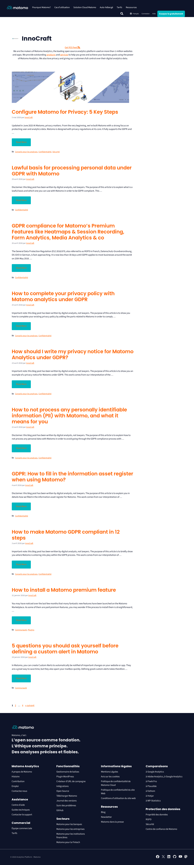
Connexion (146, 13)
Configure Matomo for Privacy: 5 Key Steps (65, 111)
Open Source (62, 791)
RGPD (148, 819)
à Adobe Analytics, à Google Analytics (164, 776)
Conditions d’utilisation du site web (118, 798)
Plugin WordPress (65, 776)
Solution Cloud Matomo (84, 7)
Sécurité (56, 151)
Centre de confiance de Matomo (161, 829)
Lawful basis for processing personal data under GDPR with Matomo (72, 170)
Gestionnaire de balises (67, 771)
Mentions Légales (109, 771)
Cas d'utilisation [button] (62, 7)
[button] (122, 13)
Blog (103, 812)
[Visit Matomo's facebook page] (157, 857)
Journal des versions (66, 800)
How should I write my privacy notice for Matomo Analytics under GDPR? (72, 354)
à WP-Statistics (153, 800)
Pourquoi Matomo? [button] (41, 7)
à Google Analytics (155, 771)
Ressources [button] (131, 7)
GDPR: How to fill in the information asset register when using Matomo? (72, 476)
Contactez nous (19, 791)
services (64, 54)
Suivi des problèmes (66, 805)
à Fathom (150, 791)
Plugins (31, 629)
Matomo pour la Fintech (68, 842)
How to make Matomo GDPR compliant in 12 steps (66, 534)
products (51, 54)
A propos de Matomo (22, 771)
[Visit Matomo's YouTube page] (180, 857)
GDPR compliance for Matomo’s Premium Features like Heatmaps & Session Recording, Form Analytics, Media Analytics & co (68, 231)
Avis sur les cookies (110, 776)
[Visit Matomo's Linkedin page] (169, 857)
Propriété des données (157, 814)
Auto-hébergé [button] (106, 7)
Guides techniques (21, 809)
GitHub (59, 810)
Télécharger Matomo (66, 796)
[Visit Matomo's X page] (163, 857)
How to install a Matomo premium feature (64, 589)
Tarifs (119, 7)
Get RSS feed (71, 47)
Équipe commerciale (22, 828)
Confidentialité (44, 151)
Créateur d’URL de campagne (70, 781)
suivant (29, 705)
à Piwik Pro (151, 781)
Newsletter (106, 817)
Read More (21, 142)
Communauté (21, 629)
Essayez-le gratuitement (171, 13)
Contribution (18, 781)
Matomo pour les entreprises (70, 829)
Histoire (15, 776)
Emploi (15, 786)
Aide (154, 13)
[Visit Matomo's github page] (174, 857)
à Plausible (151, 786)
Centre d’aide (18, 805)
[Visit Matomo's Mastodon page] (186, 857)
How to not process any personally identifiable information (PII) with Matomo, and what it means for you (69, 415)
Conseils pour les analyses (26, 151)
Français (136, 13)
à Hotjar (150, 796)
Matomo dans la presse (112, 822)
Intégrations (62, 786)
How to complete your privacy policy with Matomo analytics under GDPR (63, 296)
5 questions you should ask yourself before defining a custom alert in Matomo (65, 648)
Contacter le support (22, 814)
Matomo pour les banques (69, 824)
